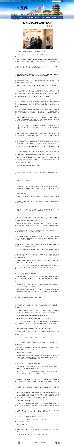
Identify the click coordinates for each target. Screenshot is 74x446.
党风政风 (37, 17)
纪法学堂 (54, 17)
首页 (14, 17)
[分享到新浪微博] (49, 26)
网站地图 (40, 443)
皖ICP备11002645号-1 (35, 443)
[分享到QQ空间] (51, 26)
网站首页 (14, 19)
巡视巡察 (60, 17)
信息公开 (20, 17)
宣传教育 (31, 17)
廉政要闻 (18, 19)
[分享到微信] (47, 26)
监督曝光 (26, 17)
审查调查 (43, 17)
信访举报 (48, 17)
